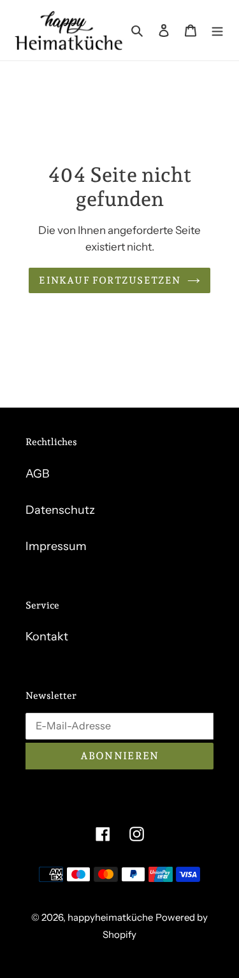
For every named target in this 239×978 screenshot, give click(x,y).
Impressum (56, 546)
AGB (37, 474)
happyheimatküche (110, 917)
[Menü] (217, 30)
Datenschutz (60, 510)
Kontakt (46, 637)
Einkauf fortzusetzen (109, 280)
